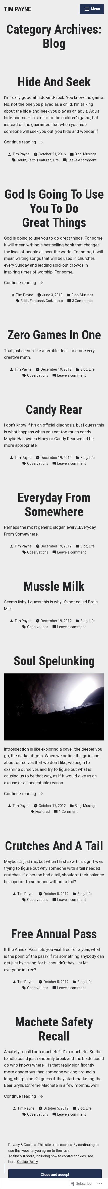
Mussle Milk (54, 586)
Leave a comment (82, 160)
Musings (89, 154)
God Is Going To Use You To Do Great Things (54, 208)
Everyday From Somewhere (54, 504)
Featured (44, 160)
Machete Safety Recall (54, 1029)
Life (56, 160)
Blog (78, 154)
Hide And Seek (54, 82)
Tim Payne (21, 154)
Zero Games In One (54, 335)
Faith (32, 160)
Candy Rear (54, 409)
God (49, 301)
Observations (37, 375)
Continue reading (20, 142)
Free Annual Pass (54, 934)
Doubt (21, 160)
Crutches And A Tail (54, 846)
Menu (92, 9)
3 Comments (82, 301)
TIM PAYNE (17, 9)
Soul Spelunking (54, 661)
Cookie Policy (27, 1162)
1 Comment (68, 811)
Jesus (58, 301)
